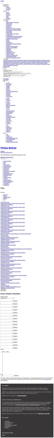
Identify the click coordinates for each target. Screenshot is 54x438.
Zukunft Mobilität (21, 395)
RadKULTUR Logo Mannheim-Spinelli (10, 283)
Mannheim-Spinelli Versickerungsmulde (10, 279)
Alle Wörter (6, 72)
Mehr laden (3, 289)
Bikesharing (9, 23)
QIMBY (2, 1)
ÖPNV (7, 40)
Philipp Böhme (8, 148)
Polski (7, 114)
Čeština (8, 87)
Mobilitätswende (7, 62)
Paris (12, 60)
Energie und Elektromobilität (13, 28)
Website (3, 151)
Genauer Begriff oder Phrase (10, 73)
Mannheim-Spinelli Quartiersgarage (9, 237)
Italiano (8, 106)
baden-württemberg (8, 181)
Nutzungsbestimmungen (11, 425)
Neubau (21, 62)
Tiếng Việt (8, 129)
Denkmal (8, 26)
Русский (8, 119)
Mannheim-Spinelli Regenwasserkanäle (11, 264)
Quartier (34, 62)
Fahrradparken (15, 62)
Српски (8, 122)
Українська (9, 127)
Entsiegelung (19, 60)
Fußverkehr (9, 31)
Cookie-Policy (47, 379)
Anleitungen (9, 137)
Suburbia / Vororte (10, 52)
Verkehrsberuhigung (11, 56)
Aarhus (28, 61)
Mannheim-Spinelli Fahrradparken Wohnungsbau (13, 252)
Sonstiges (3, 284)
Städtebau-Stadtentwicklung (8, 238)
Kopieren (15, 300)
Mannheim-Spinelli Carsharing (8, 245)
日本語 (8, 108)
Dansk (7, 88)
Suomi (7, 99)
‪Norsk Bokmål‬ (9, 112)
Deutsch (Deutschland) (12, 91)
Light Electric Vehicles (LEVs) (13, 37)
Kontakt (7, 427)
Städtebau (8, 49)
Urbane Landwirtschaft (11, 55)
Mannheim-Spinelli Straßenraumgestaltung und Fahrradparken (16, 248)
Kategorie (5, 76)
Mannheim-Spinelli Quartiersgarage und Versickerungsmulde (16, 233)
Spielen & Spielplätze (11, 47)
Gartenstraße (32, 60)
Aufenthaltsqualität (35, 61)
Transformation (10, 54)
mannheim (12, 64)
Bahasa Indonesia (10, 105)
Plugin (7, 135)
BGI (15, 60)
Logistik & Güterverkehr (12, 38)
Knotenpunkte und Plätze (12, 33)
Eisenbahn (9, 27)
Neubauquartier (28, 62)
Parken (8, 41)
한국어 (8, 109)
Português (8, 115)
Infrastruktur (9, 32)
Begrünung (6, 61)
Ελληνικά (8, 92)
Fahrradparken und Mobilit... (8, 250)
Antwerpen (12, 61)
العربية (7, 82)
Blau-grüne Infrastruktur (21, 61)
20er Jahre (23, 64)
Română (8, 118)
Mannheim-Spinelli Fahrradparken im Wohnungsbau (14, 275)
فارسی (7, 97)
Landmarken (9, 35)
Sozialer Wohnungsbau (12, 46)
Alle (7, 21)
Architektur (9, 65)
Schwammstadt (7, 60)
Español (8, 95)
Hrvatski (8, 102)
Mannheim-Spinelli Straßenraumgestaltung (11, 256)
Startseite (7, 421)
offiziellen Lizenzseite (44, 413)
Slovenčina (9, 121)
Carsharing (9, 25)
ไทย (7, 125)
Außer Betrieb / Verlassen (12, 22)
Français (8, 100)
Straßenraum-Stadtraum (7, 204)
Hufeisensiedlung (37, 64)
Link (2, 374)
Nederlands (9, 113)
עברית (7, 101)
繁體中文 (8, 131)
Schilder (8, 45)
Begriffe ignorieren (8, 74)
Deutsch (8, 90)
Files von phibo (4, 235)
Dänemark (25, 60)
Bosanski (8, 85)
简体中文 (8, 130)
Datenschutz (9, 140)
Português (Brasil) (10, 117)
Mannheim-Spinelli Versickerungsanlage (11, 271)
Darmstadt (15, 65)
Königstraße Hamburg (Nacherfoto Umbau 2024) (13, 203)
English (8, 94)
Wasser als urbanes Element (13, 57)
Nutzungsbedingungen (12, 138)
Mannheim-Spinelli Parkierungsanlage (10, 241)
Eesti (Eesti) (9, 96)
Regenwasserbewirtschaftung (13, 44)
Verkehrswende (46, 60)
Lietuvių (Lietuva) (10, 110)
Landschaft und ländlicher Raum (14, 36)
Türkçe (8, 126)
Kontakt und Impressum (12, 142)
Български (9, 83)
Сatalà (7, 86)
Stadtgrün (8, 50)
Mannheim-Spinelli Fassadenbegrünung (11, 286)
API (7, 134)
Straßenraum (9, 51)
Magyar (8, 104)
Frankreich (18, 64)
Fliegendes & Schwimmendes (13, 30)
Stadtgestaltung (40, 62)
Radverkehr (9, 42)
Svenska (8, 123)
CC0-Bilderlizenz (10, 139)
